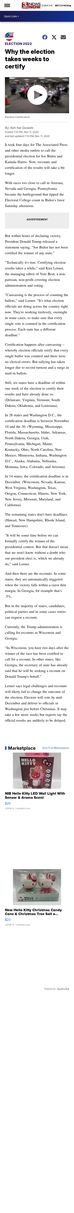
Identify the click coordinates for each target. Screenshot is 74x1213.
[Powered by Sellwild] (63, 989)
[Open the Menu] (7, 5)
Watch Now (62, 5)
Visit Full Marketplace (55, 748)
